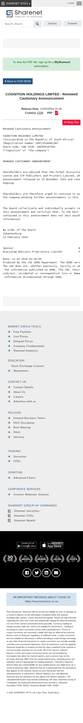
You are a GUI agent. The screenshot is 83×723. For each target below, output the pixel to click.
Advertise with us (25, 401)
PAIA (17, 432)
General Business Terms (29, 418)
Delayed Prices (23, 341)
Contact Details (24, 387)
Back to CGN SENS (18, 81)
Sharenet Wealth (24, 520)
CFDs (17, 461)
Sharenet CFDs (24, 515)
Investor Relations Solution (31, 494)
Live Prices (21, 336)
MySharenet (62, 62)
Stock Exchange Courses (27, 366)
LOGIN (71, 3)
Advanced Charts (25, 477)
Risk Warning (22, 427)
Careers (19, 396)
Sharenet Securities (27, 511)
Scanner (72, 23)
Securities (20, 456)
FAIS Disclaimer (24, 422)
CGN (40, 112)
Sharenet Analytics (26, 350)
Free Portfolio (22, 331)
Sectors (52, 23)
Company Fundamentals (29, 346)
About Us (19, 392)
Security (19, 437)
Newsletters (21, 370)
